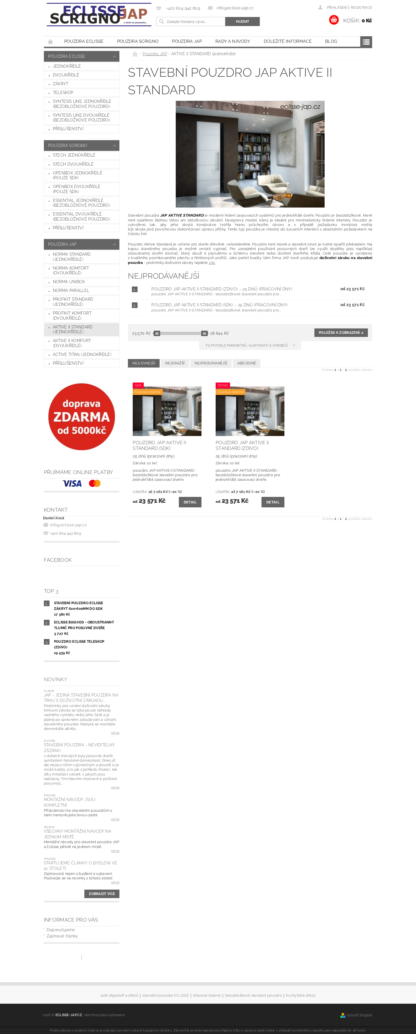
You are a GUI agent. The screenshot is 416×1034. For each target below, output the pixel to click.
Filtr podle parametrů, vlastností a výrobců (247, 345)
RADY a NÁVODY (232, 41)
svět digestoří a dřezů (119, 995)
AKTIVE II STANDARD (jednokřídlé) (73, 329)
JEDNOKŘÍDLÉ (67, 66)
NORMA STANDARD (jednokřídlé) (72, 257)
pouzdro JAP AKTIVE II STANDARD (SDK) (219, 305)
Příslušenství (68, 129)
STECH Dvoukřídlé (73, 164)
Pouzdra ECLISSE (84, 41)
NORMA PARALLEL (71, 290)
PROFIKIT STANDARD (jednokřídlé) (73, 302)
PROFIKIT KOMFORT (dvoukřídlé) (72, 316)
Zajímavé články (62, 936)
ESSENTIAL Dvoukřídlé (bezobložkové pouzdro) (81, 216)
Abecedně (246, 363)
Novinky (55, 679)
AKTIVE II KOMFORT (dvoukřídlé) (72, 343)
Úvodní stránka (50, 41)
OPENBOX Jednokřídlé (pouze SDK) (77, 175)
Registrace (361, 8)
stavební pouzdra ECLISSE (165, 995)
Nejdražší (175, 363)
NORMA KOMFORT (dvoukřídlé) (71, 270)
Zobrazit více (102, 894)
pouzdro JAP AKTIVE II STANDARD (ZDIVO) (221, 289)
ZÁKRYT (60, 84)
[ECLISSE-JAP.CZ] (99, 14)
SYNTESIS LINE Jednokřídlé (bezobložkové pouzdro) (82, 104)
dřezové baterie (207, 995)
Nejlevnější (143, 363)
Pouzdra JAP (187, 41)
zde (212, 262)
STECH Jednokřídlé (74, 155)
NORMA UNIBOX (69, 281)
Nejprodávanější (211, 363)
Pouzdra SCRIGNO (138, 41)
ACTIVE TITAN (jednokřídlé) (82, 354)
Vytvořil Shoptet (359, 1015)
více (115, 733)
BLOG (331, 41)
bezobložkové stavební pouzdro (253, 995)
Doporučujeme (61, 930)
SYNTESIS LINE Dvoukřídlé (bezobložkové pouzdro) (81, 118)
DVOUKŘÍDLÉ (66, 75)
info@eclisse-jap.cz (68, 525)
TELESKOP (63, 92)
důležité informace (288, 41)
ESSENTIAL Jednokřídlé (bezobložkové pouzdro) (81, 203)
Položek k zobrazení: (341, 333)
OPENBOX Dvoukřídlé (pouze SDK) (77, 189)
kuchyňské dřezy (301, 995)
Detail (190, 502)
